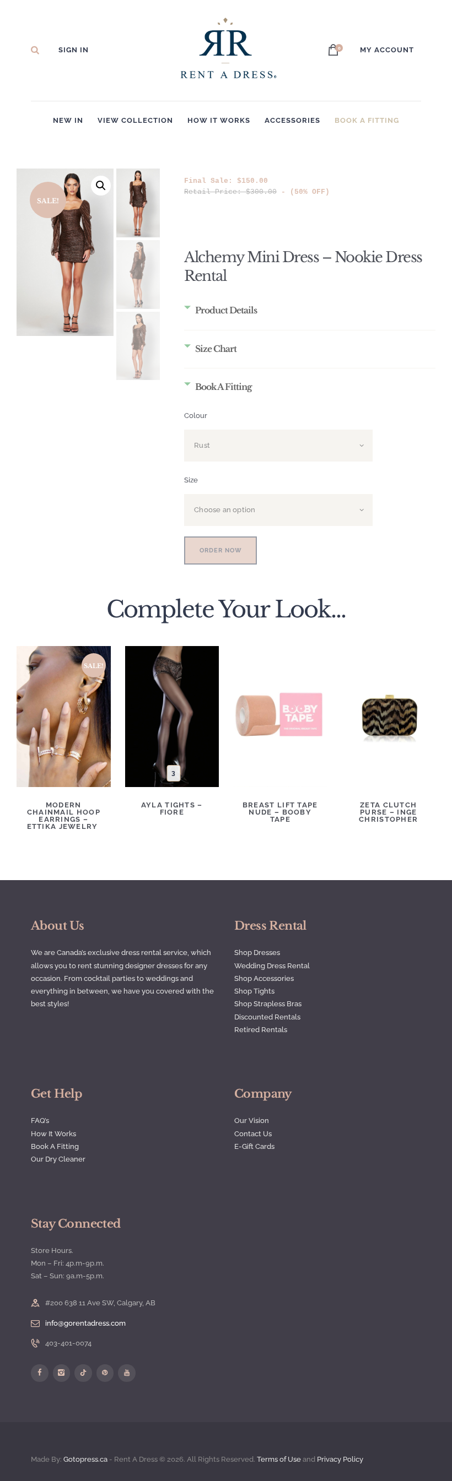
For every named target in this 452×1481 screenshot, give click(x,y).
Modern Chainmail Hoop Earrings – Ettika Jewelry (64, 815)
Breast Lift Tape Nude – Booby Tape (280, 812)
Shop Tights (254, 991)
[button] (101, 186)
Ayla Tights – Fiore (172, 808)
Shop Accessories (264, 978)
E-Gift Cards (254, 1146)
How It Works (53, 1134)
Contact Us (253, 1134)
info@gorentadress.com (85, 1323)
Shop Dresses (257, 952)
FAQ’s (40, 1120)
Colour (195, 415)
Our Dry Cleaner (58, 1159)
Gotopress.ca (85, 1459)
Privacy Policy (341, 1459)
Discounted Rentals (267, 1017)
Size (191, 480)
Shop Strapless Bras (268, 1004)
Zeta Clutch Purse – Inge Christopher (388, 812)
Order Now (221, 550)
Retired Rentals (260, 1030)
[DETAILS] (63, 699)
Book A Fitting (55, 1146)
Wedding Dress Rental (272, 966)
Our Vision (251, 1120)
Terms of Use (279, 1459)
